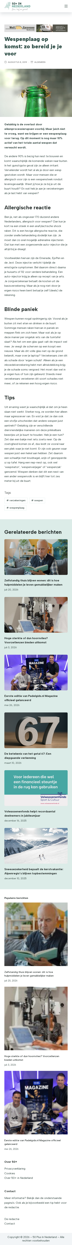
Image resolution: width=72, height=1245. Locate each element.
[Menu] (66, 6)
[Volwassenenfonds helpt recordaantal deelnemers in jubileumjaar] (36, 788)
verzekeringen (16, 500)
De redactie (11, 1219)
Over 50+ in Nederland (18, 1178)
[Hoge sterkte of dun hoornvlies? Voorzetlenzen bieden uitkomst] (36, 615)
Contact (9, 1223)
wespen (37, 500)
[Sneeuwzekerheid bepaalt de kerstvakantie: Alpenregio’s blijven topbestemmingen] (36, 846)
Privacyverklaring (14, 1168)
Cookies (9, 1173)
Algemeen (39, 62)
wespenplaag (15, 507)
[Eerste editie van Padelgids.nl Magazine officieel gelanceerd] (36, 672)
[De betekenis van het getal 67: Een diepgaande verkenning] (36, 730)
